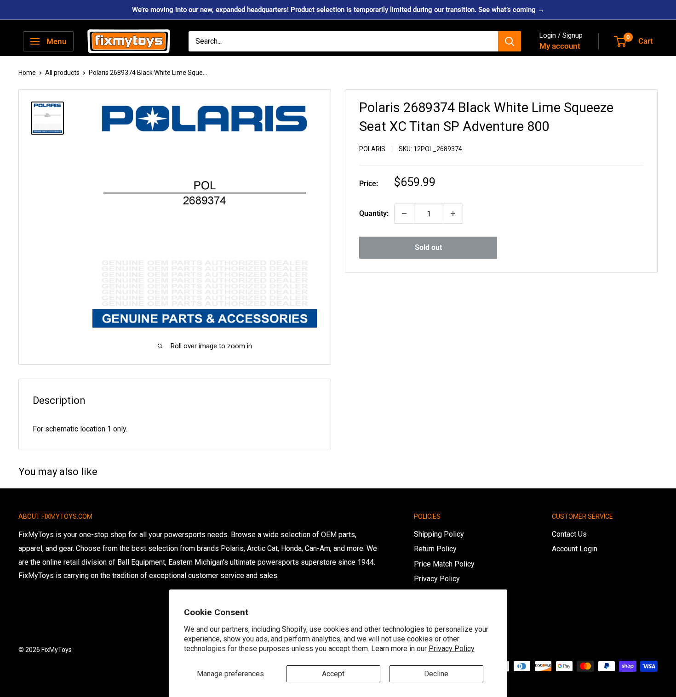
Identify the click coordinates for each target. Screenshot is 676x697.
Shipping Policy (439, 534)
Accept (333, 673)
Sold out (428, 247)
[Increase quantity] (453, 213)
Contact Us (569, 534)
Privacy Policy (452, 648)
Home (27, 72)
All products (62, 72)
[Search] (509, 41)
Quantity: (374, 213)
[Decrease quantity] (404, 213)
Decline (436, 673)
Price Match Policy (444, 564)
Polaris (372, 149)
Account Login (574, 548)
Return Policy (435, 548)
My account (559, 46)
